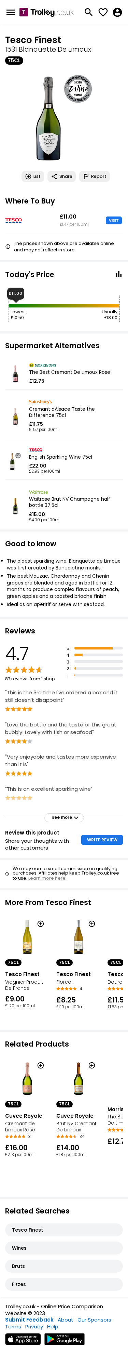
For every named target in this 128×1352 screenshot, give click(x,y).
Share (65, 176)
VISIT (114, 220)
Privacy (34, 1326)
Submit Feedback (29, 1319)
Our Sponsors (94, 1319)
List (37, 176)
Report (98, 176)
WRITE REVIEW (102, 840)
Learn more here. (47, 878)
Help (52, 1326)
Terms (13, 1326)
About (65, 1319)
